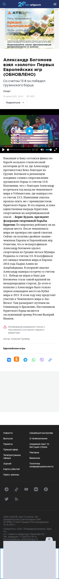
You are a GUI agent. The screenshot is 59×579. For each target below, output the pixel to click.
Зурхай (7, 463)
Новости (8, 432)
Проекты (8, 444)
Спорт (7, 91)
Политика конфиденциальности (41, 465)
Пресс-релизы (11, 474)
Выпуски (8, 438)
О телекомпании (38, 438)
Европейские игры (14, 348)
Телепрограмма (12, 455)
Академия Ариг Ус (39, 444)
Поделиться (13, 102)
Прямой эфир (10, 449)
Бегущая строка (38, 446)
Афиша (7, 458)
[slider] (19, 149)
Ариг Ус (29, 4)
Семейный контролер (41, 432)
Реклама (34, 452)
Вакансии (35, 458)
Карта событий (11, 469)
